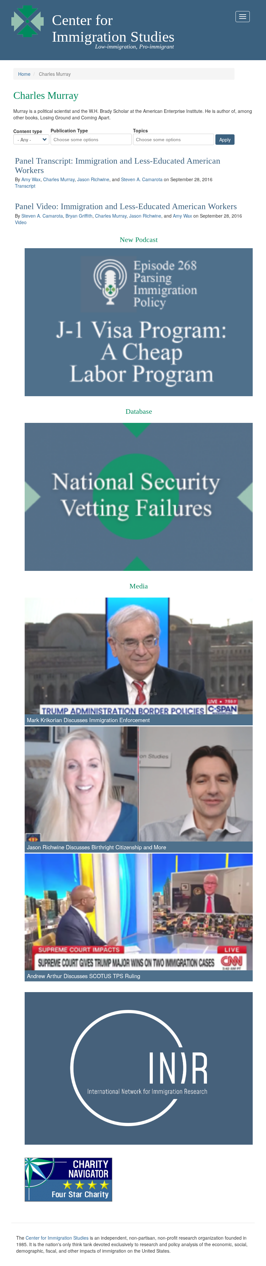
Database (139, 411)
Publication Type (69, 130)
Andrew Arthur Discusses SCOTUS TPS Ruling (83, 976)
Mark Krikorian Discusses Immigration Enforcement (88, 720)
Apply (225, 139)
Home (24, 74)
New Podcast (139, 240)
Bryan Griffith (79, 215)
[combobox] (80, 139)
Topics (140, 130)
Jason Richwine (93, 179)
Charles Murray (59, 179)
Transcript (25, 185)
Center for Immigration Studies (113, 28)
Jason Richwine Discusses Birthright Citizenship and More (96, 847)
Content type (27, 131)
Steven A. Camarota (142, 179)
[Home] (27, 19)
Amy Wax (31, 179)
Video (21, 222)
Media (138, 586)
